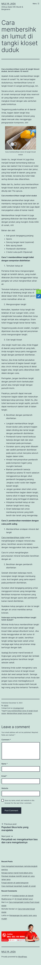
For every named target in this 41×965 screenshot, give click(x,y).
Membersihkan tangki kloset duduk (19, 713)
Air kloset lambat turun (24, 899)
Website (4, 788)
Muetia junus (6, 899)
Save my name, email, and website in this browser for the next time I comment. (19, 801)
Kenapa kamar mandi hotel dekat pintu (17, 873)
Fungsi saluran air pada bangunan (15, 883)
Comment (6, 740)
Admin (6, 705)
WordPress (22, 957)
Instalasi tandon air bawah (22, 896)
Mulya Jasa (8, 3)
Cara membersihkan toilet (13, 537)
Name (4, 764)
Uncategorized (18, 708)
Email (4, 776)
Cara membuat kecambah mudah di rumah (18, 886)
